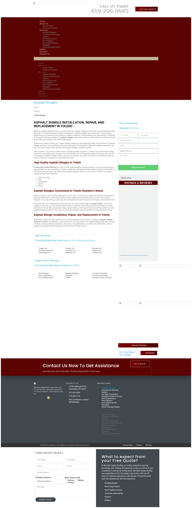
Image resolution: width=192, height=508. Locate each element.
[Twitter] (72, 405)
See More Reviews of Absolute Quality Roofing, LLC (134, 255)
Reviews (43, 52)
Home (42, 21)
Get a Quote (140, 364)
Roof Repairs (48, 41)
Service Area (48, 26)
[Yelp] (80, 405)
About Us (44, 23)
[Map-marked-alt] (76, 405)
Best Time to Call (72, 477)
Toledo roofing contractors (69, 143)
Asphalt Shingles (49, 32)
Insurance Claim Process (112, 396)
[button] (146, 9)
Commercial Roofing (51, 34)
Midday (81, 480)
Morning (71, 480)
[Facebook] (67, 405)
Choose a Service (43, 477)
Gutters (46, 37)
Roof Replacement (50, 43)
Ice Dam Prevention (110, 394)
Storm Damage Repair (52, 47)
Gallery (43, 49)
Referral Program (50, 28)
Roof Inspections (50, 39)
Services (44, 30)
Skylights (46, 45)
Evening (71, 482)
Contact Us (45, 54)
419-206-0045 (109, 11)
